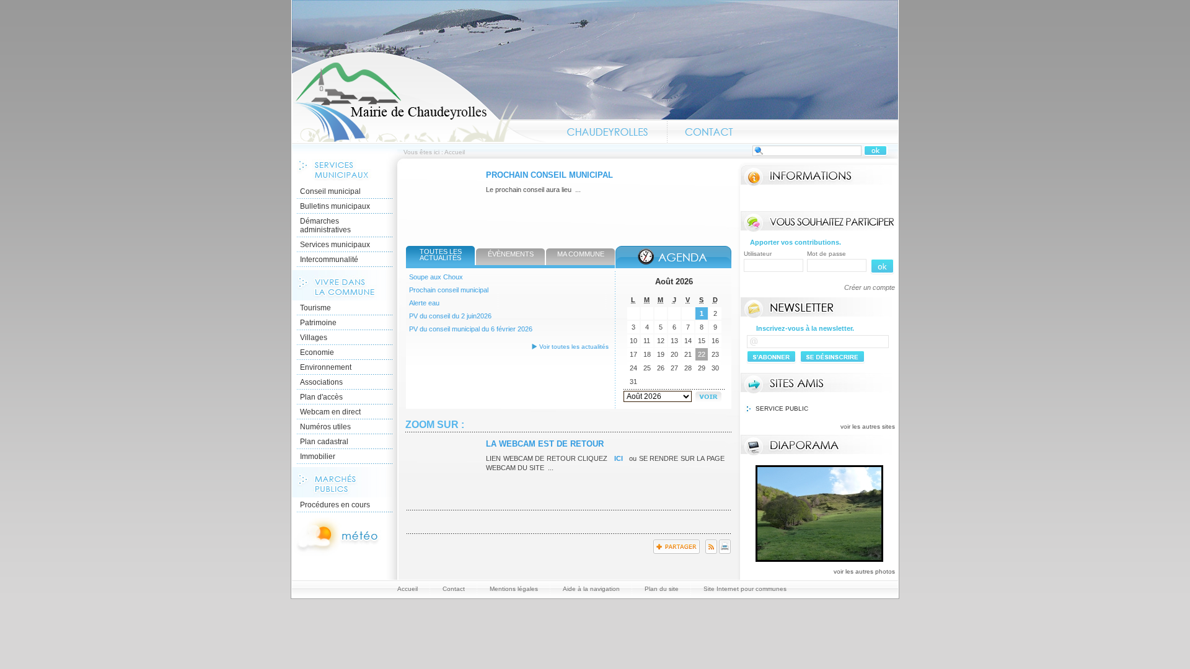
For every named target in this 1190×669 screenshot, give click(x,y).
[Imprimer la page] (725, 551)
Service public (782, 408)
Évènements (511, 254)
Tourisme (315, 308)
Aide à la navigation (591, 588)
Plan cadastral (324, 441)
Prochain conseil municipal (549, 175)
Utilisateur (758, 253)
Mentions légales (514, 588)
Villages (313, 337)
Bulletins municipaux (335, 206)
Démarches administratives (325, 225)
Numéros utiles (325, 426)
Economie (317, 352)
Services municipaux (335, 244)
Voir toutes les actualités (574, 346)
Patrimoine (318, 322)
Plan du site (662, 588)
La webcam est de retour (545, 443)
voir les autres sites (867, 426)
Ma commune (580, 254)
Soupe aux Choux (436, 277)
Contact (709, 132)
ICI (618, 458)
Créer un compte (869, 287)
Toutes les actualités (441, 254)
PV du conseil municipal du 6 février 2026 (470, 329)
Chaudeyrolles (608, 132)
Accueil (419, 96)
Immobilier (317, 456)
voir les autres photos (864, 571)
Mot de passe (826, 253)
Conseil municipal (330, 191)
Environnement (325, 367)
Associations (321, 382)
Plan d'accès (321, 397)
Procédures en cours (335, 505)
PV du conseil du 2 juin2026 (450, 316)
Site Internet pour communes (745, 588)
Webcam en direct (330, 412)
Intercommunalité (329, 259)
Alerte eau (424, 303)
